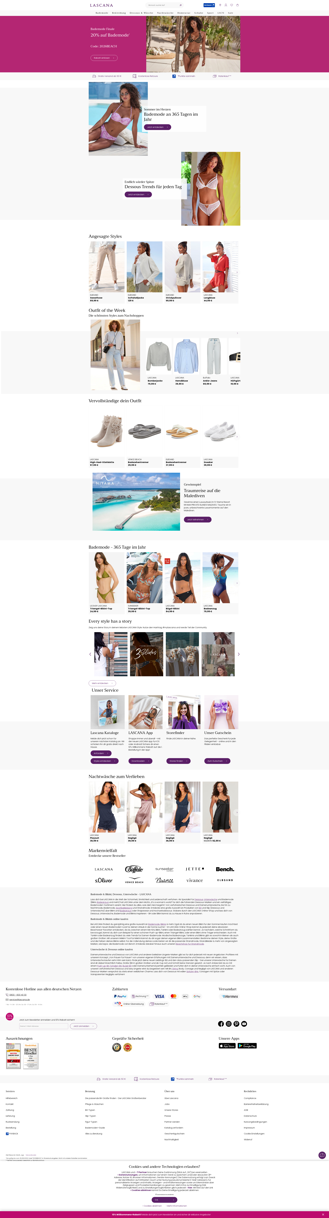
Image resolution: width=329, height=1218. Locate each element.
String (175, 968)
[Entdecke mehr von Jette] (195, 869)
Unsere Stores (171, 1110)
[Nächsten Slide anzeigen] (237, 333)
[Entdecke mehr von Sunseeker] (164, 869)
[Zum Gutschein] (221, 712)
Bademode (102, 13)
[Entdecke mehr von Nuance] (164, 880)
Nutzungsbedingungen (255, 1121)
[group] (110, 654)
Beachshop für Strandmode (190, 943)
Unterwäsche (210, 899)
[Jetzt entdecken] (118, 119)
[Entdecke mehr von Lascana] (104, 869)
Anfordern (99, 753)
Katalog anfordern (173, 1127)
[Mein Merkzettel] (232, 5)
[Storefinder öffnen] (220, 5)
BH (200, 907)
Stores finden (176, 761)
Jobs (167, 1104)
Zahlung (10, 1110)
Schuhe (198, 13)
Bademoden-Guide (95, 1127)
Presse (167, 1115)
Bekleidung (119, 13)
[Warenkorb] (237, 5)
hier (190, 1187)
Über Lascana (171, 1098)
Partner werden (172, 1121)
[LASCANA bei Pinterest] (236, 1024)
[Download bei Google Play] (247, 1046)
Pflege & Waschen (94, 1104)
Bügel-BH (127, 965)
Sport (210, 13)
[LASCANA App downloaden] (146, 712)
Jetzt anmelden (81, 1026)
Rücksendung (12, 1121)
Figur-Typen (91, 1121)
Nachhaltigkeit (171, 1139)
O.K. (156, 1199)
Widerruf (248, 1139)
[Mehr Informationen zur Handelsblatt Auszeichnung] (31, 1056)
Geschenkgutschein (174, 1133)
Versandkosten (31, 1155)
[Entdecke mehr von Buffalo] (134, 869)
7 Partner (142, 1172)
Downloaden (138, 761)
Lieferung (10, 1115)
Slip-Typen (90, 1115)
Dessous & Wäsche (141, 13)
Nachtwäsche (165, 13)
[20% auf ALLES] (193, 44)
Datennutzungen (128, 1175)
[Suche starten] (180, 5)
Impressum (249, 1127)
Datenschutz (250, 1115)
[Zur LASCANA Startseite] (101, 5)
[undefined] (236, 272)
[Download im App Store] (227, 1046)
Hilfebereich (11, 1098)
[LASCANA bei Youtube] (244, 1024)
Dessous (199, 899)
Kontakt (9, 1104)
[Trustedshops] (116, 1047)
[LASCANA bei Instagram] (229, 1024)
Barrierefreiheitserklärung (256, 1104)
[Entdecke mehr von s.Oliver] (104, 880)
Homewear (184, 13)
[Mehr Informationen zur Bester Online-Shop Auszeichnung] (13, 1056)
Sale (230, 13)
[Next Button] (238, 654)
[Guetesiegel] (127, 1047)
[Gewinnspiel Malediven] (136, 502)
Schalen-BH (116, 965)
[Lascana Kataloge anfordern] (108, 712)
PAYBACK (13, 1133)
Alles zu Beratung (93, 1133)
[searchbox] (161, 5)
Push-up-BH (103, 965)
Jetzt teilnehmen (195, 519)
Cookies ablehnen (141, 1190)
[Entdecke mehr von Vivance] (195, 880)
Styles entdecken (102, 761)
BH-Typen (90, 1110)
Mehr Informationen (177, 1206)
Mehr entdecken (100, 683)
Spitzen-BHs (192, 971)
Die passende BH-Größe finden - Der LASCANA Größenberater (115, 1098)
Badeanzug (103, 902)
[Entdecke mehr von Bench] (225, 869)
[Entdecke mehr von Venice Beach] (134, 880)
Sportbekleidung (124, 907)
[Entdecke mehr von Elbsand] (225, 880)
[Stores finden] (183, 712)
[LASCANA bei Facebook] (221, 1024)
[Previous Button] (90, 654)
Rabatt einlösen (102, 57)
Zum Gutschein (215, 761)
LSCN (221, 13)
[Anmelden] (226, 5)
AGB (246, 1110)
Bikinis (163, 924)
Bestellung (11, 1127)
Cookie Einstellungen (254, 1133)
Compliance (250, 1098)
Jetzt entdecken (155, 127)
